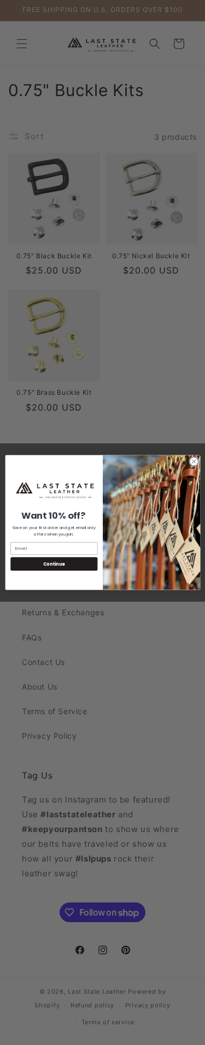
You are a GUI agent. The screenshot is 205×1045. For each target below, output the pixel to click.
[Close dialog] (193, 461)
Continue (54, 564)
